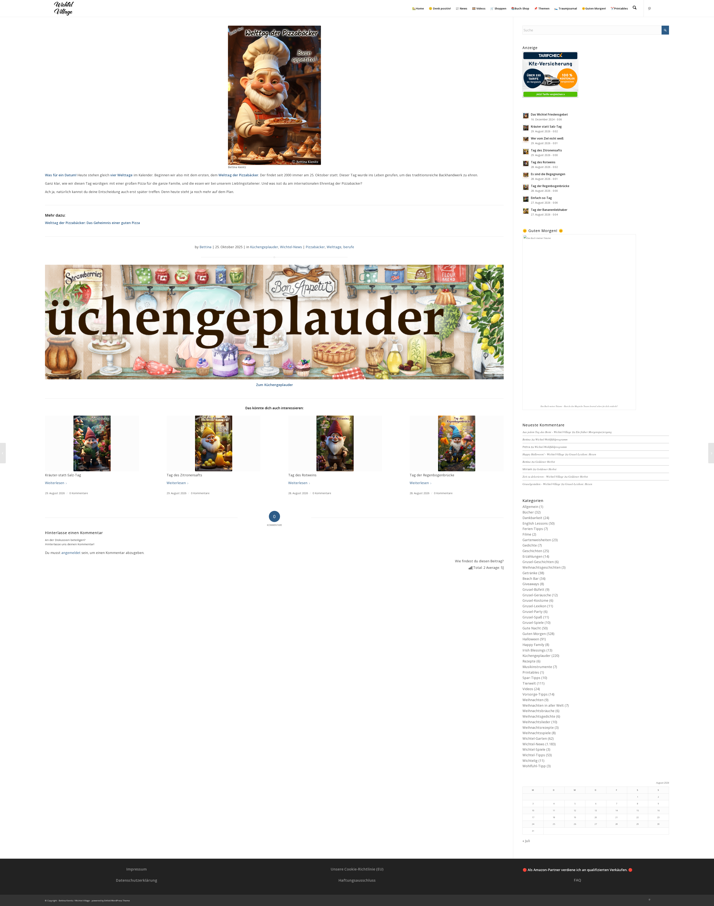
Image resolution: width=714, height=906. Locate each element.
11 (554, 810)
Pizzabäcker (315, 247)
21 (616, 817)
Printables (530, 672)
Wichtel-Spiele (533, 749)
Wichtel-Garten (534, 738)
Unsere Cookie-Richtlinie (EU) (357, 869)
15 (637, 810)
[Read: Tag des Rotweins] (525, 163)
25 (554, 824)
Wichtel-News (291, 247)
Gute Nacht (531, 628)
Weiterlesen (54, 483)
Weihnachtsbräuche (538, 711)
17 (533, 817)
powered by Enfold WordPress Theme (111, 900)
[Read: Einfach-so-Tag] (525, 199)
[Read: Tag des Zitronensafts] (525, 151)
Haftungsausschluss (357, 880)
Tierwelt (529, 683)
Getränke (529, 573)
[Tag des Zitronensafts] (214, 443)
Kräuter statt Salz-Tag (546, 126)
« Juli (526, 841)
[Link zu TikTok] (660, 8)
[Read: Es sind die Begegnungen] (525, 175)
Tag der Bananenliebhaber (549, 210)
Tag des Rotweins (543, 162)
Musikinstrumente (537, 666)
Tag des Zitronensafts (546, 150)
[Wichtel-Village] (63, 8)
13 (596, 810)
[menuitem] (418, 8)
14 (616, 810)
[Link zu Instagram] (655, 8)
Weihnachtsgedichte (538, 716)
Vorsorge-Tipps (535, 694)
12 (575, 810)
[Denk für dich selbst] (711, 453)
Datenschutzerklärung (136, 880)
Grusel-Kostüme (535, 600)
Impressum (136, 869)
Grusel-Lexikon (534, 606)
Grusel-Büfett (533, 589)
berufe (348, 247)
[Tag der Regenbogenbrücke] (457, 443)
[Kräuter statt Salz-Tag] (92, 443)
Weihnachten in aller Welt (543, 705)
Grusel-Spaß (532, 617)
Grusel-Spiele (533, 622)
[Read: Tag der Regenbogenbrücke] (525, 187)
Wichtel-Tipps (533, 755)
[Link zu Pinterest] (649, 8)
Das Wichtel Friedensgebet (549, 114)
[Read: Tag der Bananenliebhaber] (525, 211)
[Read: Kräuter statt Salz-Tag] (525, 127)
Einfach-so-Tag (541, 198)
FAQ (577, 880)
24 (533, 824)
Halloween (530, 639)
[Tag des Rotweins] (335, 443)
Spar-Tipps (531, 677)
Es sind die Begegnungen (548, 174)
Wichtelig (530, 760)
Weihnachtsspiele (536, 733)
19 (575, 817)
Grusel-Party (532, 611)
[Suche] (634, 8)
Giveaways (530, 584)
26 (575, 824)
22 (637, 817)
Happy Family (533, 644)
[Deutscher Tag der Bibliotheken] (3, 453)
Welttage (334, 247)
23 (658, 817)
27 (596, 824)
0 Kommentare (78, 493)
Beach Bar (530, 578)
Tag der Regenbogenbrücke (550, 186)
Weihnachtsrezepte (538, 727)
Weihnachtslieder (536, 722)
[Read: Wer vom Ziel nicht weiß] (525, 139)
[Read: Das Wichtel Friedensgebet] (525, 115)
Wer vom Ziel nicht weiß (547, 138)
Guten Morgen (534, 633)
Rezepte (529, 661)
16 (658, 810)
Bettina (205, 247)
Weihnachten (532, 700)
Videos (527, 689)
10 (533, 810)
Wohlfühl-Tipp (534, 766)
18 (554, 817)
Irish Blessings (534, 650)
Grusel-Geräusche (536, 595)
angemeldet (71, 552)
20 (596, 817)
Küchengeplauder (264, 247)
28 (616, 824)
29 (637, 824)
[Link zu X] (666, 8)
